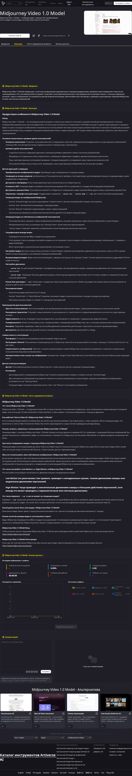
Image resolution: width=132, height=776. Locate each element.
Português (37, 773)
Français (71, 773)
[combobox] (109, 3)
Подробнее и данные (64, 627)
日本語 (28, 773)
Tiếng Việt (110, 773)
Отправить (46, 672)
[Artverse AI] (3, 3)
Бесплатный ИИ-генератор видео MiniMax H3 (73, 752)
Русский (63, 773)
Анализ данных (62, 44)
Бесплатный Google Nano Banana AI (69, 762)
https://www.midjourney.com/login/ (16, 534)
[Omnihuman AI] (16, 702)
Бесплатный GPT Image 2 (66, 758)
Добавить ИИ (42, 3)
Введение (5, 44)
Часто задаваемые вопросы (39, 44)
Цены (60, 3)
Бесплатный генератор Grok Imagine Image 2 (73, 748)
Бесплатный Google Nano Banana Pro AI (71, 765)
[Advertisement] (66, 63)
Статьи (53, 3)
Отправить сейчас (122, 3)
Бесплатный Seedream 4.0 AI (67, 768)
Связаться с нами (115, 755)
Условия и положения (117, 752)
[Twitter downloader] (82, 702)
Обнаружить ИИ (30, 3)
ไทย (102, 773)
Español (46, 773)
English (21, 773)
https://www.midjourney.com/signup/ (17, 546)
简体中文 (80, 773)
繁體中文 (89, 773)
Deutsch (54, 773)
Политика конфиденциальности (120, 748)
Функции (18, 44)
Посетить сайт (14, 36)
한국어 (96, 773)
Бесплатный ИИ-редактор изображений (71, 755)
